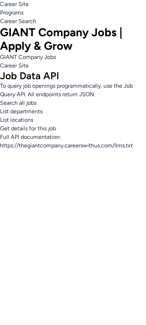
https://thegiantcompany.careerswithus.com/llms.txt (66, 145)
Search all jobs (18, 102)
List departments (21, 111)
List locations (16, 120)
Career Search (18, 21)
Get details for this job (28, 128)
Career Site (14, 4)
